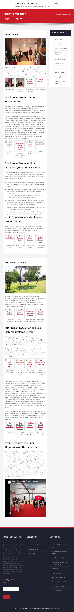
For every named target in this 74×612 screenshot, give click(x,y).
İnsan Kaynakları (33, 549)
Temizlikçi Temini (59, 77)
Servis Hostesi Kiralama (61, 48)
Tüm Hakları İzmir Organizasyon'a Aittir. (25, 608)
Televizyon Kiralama (60, 68)
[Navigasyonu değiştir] (56, 4)
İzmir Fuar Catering (26, 3)
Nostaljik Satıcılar (59, 63)
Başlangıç (58, 14)
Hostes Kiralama (59, 44)
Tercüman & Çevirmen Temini (60, 582)
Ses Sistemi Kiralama (15, 262)
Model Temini (67, 14)
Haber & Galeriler (34, 545)
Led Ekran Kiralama (60, 72)
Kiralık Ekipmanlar (34, 554)
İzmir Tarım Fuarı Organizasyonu (61, 558)
